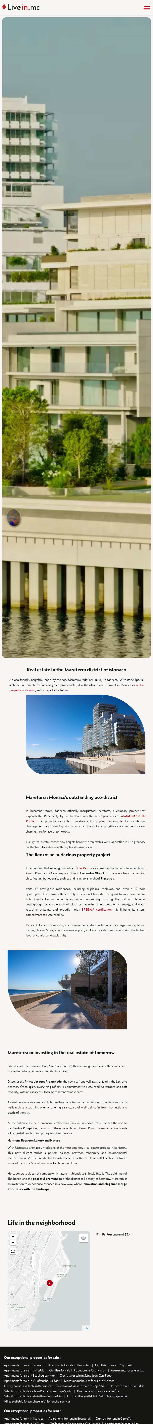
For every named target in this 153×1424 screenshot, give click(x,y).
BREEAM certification (97, 909)
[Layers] (83, 1237)
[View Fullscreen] (13, 1251)
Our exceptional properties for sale (31, 1357)
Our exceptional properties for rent (32, 1410)
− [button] (13, 1242)
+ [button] (13, 1236)
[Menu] (147, 8)
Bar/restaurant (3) (116, 1234)
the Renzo (84, 868)
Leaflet (86, 1328)
